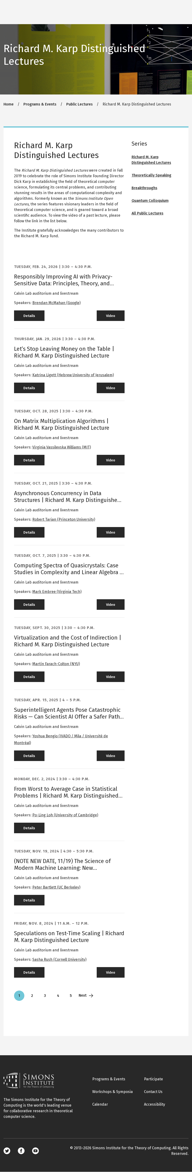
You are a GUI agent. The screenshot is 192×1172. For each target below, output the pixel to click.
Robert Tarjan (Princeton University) (63, 519)
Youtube (35, 1150)
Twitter (7, 1150)
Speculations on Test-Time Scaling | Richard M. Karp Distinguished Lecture (69, 936)
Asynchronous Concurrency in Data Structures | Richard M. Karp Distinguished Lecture (67, 500)
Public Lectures (79, 104)
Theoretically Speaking (151, 175)
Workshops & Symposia (112, 1091)
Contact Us (153, 1091)
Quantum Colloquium (150, 200)
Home (9, 104)
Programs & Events (39, 104)
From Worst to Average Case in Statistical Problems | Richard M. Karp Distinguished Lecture (66, 796)
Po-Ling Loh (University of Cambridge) (65, 815)
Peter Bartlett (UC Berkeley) (56, 887)
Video (110, 316)
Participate (153, 1079)
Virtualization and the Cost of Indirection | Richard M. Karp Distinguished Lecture (67, 641)
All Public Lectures (147, 213)
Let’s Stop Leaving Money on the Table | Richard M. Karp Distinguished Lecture (64, 352)
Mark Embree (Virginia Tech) (56, 591)
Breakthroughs (144, 188)
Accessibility (154, 1104)
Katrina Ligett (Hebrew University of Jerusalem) (73, 375)
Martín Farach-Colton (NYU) (56, 664)
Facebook (21, 1150)
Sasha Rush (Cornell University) (59, 959)
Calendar (100, 1104)
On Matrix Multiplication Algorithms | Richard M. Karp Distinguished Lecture (61, 424)
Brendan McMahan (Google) (56, 303)
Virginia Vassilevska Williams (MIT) (61, 447)
